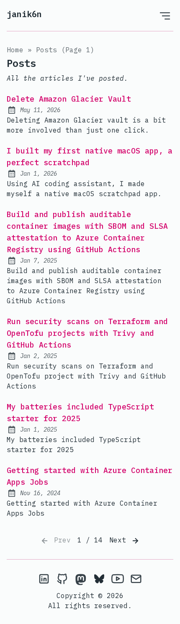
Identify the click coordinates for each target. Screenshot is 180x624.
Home (15, 50)
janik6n (24, 14)
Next (119, 540)
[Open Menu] (165, 15)
